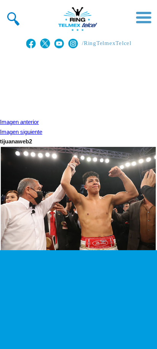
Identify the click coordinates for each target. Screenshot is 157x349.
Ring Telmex (77, 19)
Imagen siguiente (21, 132)
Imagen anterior (19, 122)
